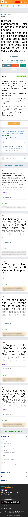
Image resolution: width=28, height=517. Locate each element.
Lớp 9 (5, 14)
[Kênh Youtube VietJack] (6, 490)
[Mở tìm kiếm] (13, 2)
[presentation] (5, 101)
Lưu (25, 17)
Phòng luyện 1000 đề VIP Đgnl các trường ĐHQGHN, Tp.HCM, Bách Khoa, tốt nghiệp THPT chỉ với (15, 148)
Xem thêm (4, 466)
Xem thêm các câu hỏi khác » (14, 431)
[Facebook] (2, 490)
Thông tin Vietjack (6, 508)
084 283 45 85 (8, 497)
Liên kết (3, 505)
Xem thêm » (5, 192)
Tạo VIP (17, 2)
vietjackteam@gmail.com (10, 499)
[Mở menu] (6, 2)
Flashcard (7, 65)
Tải (24, 65)
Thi (16, 65)
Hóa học (10, 14)
